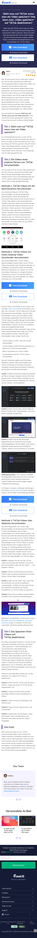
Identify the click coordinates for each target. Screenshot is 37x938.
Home (4, 10)
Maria (8, 71)
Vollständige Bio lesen (11, 791)
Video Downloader (13, 10)
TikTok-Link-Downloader (18, 490)
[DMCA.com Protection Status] (22, 926)
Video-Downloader (14, 309)
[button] (20, 799)
